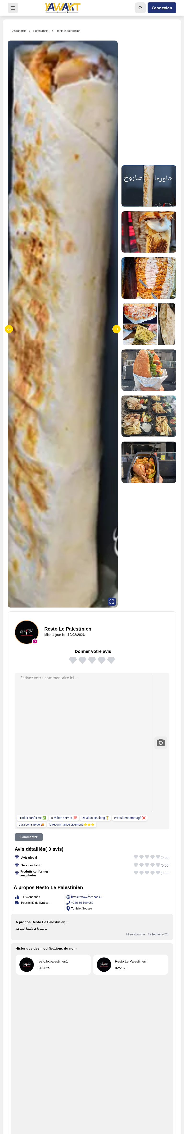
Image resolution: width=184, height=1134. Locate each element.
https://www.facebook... (86, 897)
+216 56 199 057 (82, 903)
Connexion (162, 8)
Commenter (28, 837)
